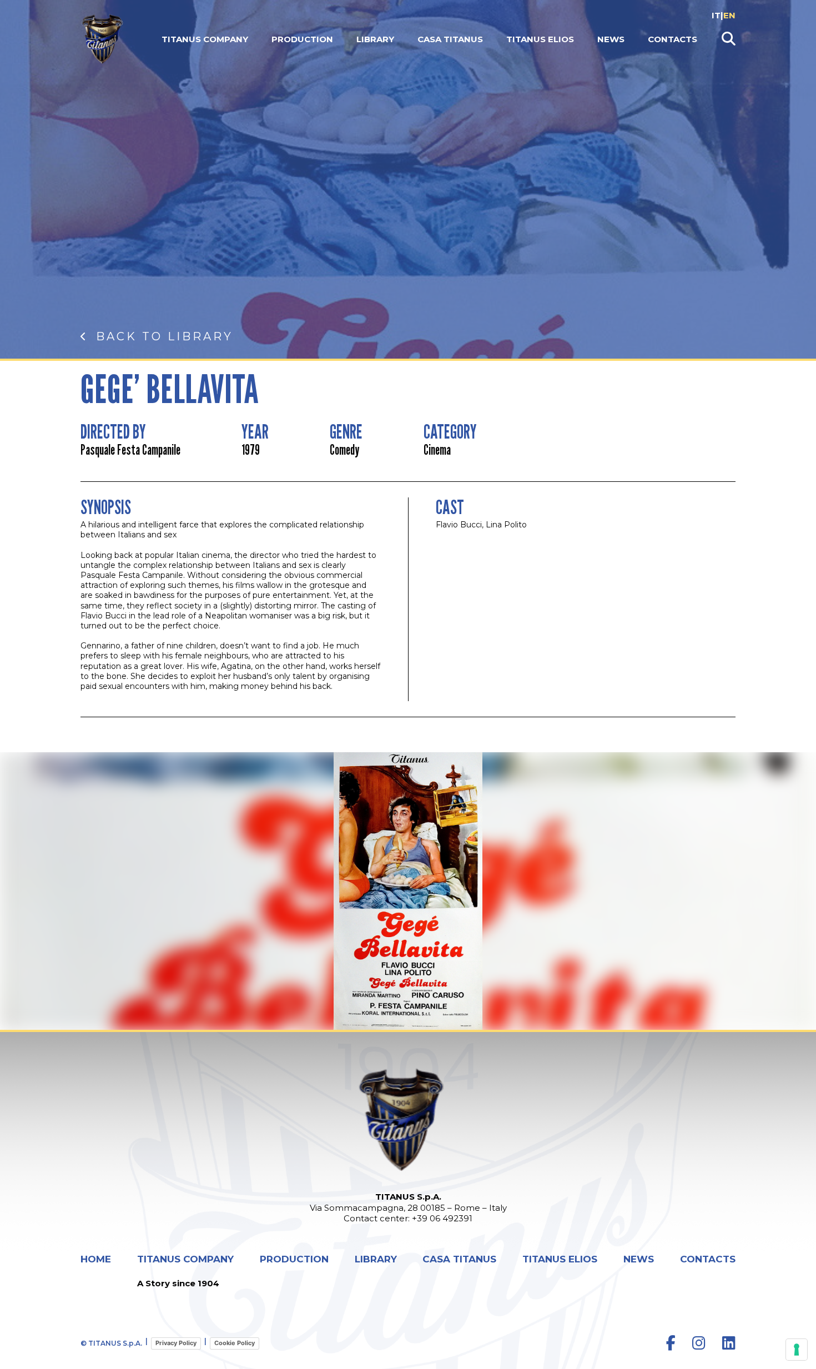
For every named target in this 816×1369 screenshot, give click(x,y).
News (610, 39)
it (716, 15)
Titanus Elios (540, 39)
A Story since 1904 (178, 1283)
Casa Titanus (450, 39)
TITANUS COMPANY (205, 39)
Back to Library (164, 336)
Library (375, 39)
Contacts (672, 39)
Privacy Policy (176, 1343)
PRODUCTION (302, 39)
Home (95, 1259)
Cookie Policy (234, 1343)
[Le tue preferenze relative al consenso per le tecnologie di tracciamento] (796, 1349)
